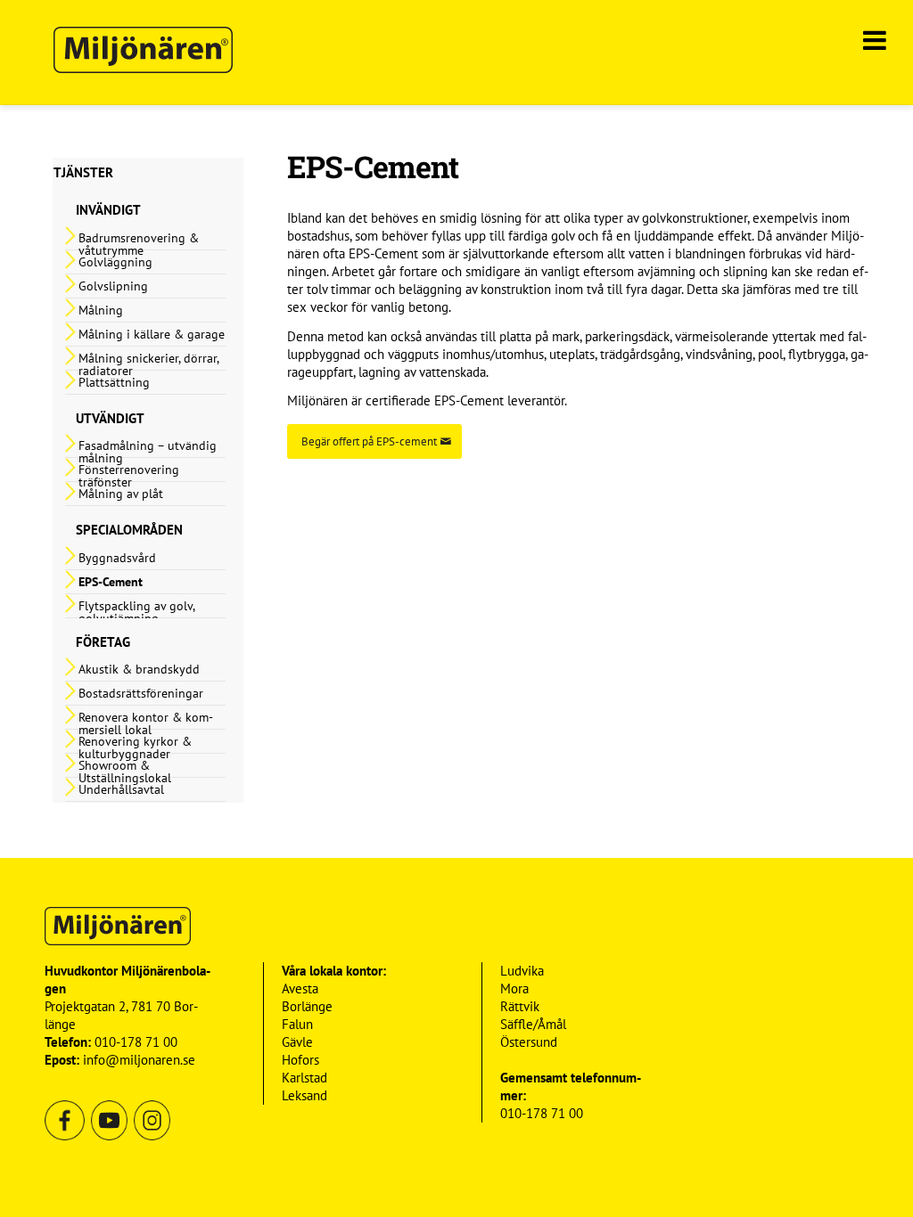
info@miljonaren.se (139, 1059)
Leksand (304, 1095)
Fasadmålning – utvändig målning (147, 451)
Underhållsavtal (121, 789)
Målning (100, 310)
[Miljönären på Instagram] (150, 1136)
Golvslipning (113, 286)
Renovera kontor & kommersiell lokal (145, 723)
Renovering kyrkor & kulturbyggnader (135, 747)
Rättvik (519, 1006)
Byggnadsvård (117, 558)
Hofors (300, 1059)
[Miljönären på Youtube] (107, 1136)
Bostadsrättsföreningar (140, 693)
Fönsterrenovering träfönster (128, 475)
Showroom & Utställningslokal (124, 771)
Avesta (300, 988)
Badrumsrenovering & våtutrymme (138, 244)
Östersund (528, 1041)
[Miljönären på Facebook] (65, 1136)
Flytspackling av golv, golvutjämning (136, 612)
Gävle (297, 1041)
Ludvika (522, 970)
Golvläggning (115, 262)
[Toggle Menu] (874, 34)
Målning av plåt (120, 494)
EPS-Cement (110, 582)
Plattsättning (114, 382)
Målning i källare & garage (151, 334)
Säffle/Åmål (533, 1024)
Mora (514, 988)
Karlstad (304, 1077)
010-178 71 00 (136, 1041)
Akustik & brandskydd (139, 669)
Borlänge (307, 1006)
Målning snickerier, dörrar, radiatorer (148, 364)
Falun (297, 1024)
